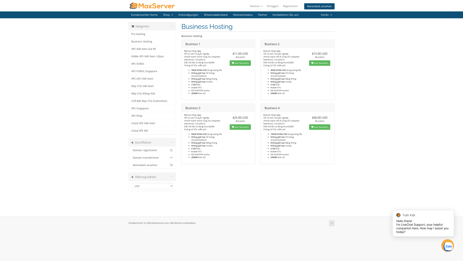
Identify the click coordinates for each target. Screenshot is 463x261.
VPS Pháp (137, 115)
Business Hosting (141, 41)
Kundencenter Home (144, 14)
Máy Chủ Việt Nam (142, 86)
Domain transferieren (145, 157)
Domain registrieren (144, 150)
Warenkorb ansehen (319, 6)
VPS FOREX (137, 63)
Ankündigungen (188, 14)
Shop (167, 14)
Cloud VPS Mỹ (139, 130)
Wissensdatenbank (216, 14)
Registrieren (290, 6)
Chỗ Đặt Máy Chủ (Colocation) (149, 101)
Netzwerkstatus (243, 14)
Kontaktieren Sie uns (285, 14)
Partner (262, 14)
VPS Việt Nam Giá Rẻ (143, 49)
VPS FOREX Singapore (144, 71)
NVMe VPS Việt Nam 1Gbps (147, 56)
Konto (325, 14)
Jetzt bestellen (241, 63)
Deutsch (255, 6)
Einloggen (273, 6)
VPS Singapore (140, 108)
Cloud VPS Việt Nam (143, 123)
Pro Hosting (138, 34)
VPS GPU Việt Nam (142, 78)
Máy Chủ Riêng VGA (143, 93)
